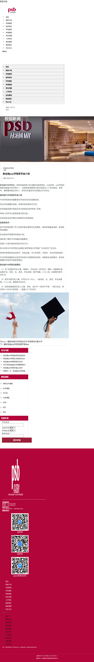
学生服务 (9, 29)
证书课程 (6, 388)
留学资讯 (9, 26)
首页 (7, 17)
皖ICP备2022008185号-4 (50, 656)
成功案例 (9, 42)
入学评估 (9, 39)
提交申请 (17, 440)
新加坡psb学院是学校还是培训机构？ (16, 355)
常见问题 (9, 35)
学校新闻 (9, 23)
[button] (33, 51)
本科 (4, 402)
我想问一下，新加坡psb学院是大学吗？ (17, 371)
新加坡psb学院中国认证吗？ (13, 368)
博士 (4, 412)
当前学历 (5, 428)
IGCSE (5, 393)
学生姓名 (5, 422)
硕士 (4, 407)
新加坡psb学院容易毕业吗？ (13, 362)
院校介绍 (9, 20)
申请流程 (9, 32)
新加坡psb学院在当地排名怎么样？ (15, 358)
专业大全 (9, 48)
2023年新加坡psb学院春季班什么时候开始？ (19, 365)
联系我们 (9, 45)
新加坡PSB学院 (6, 185)
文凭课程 (6, 398)
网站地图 (8, 606)
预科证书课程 (8, 384)
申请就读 (5, 431)
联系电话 (6, 433)
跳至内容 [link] (3, 1)
